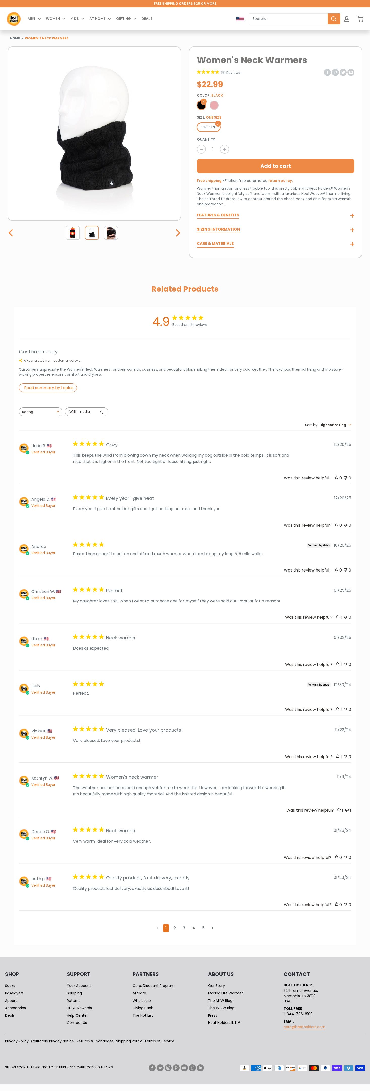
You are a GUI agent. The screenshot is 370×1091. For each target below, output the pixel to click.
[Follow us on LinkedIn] (200, 1067)
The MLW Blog (220, 1000)
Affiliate (139, 993)
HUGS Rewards (79, 1007)
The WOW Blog (221, 1007)
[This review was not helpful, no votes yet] (345, 478)
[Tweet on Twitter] (343, 71)
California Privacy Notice (52, 1041)
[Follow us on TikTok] (192, 1067)
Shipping (74, 993)
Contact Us (77, 1022)
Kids (74, 18)
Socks (10, 985)
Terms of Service (159, 1041)
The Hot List (143, 1015)
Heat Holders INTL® (224, 1022)
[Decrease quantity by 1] (201, 149)
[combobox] (288, 18)
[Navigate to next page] (212, 928)
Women (53, 18)
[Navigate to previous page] (157, 928)
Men (31, 18)
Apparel (11, 1000)
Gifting (123, 18)
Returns (73, 1000)
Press (212, 1015)
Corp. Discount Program (154, 985)
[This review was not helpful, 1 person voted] (347, 810)
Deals (147, 18)
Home (15, 38)
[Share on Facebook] (327, 71)
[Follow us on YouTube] (184, 1067)
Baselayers (14, 993)
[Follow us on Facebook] (152, 1067)
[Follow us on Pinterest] (176, 1067)
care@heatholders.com (304, 1026)
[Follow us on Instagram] (168, 1067)
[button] (11, 233)
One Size (208, 127)
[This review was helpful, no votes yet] (336, 478)
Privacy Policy (17, 1041)
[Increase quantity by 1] (224, 149)
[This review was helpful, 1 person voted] (337, 617)
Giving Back (143, 1007)
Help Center (77, 1015)
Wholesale (142, 1000)
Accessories (15, 1007)
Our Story (216, 985)
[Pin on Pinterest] (335, 71)
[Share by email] (350, 71)
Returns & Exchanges (95, 1041)
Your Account (79, 985)
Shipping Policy (129, 1041)
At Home (97, 18)
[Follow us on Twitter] (160, 1067)
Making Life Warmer (225, 993)
